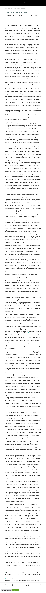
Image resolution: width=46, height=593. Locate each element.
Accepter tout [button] (15, 590)
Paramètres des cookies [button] (6, 590)
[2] (28, 332)
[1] (37, 299)
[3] (17, 339)
